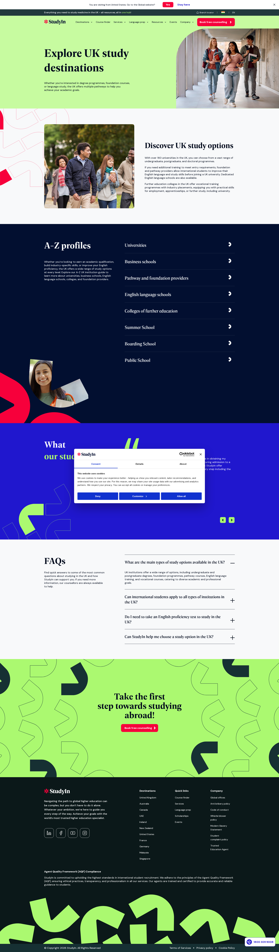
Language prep (137, 22)
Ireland (143, 822)
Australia (144, 803)
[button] (232, 520)
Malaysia (144, 852)
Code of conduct (219, 809)
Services (118, 22)
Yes (168, 4)
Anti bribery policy (220, 803)
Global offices (217, 797)
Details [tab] (139, 464)
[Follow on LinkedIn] (49, 833)
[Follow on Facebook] (61, 833)
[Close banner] (201, 454)
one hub (126, 12)
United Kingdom (148, 797)
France (143, 840)
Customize (137, 496)
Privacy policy (204, 948)
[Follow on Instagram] (85, 833)
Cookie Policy (227, 948)
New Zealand (146, 828)
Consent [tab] (96, 464)
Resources (157, 22)
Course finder (103, 22)
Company (185, 22)
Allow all (181, 496)
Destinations (82, 22)
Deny (97, 496)
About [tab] (183, 464)
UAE (142, 815)
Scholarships (181, 815)
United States (147, 834)
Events (173, 22)
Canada (144, 809)
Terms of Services (180, 948)
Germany (144, 846)
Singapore (145, 858)
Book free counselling (213, 22)
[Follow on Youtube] (73, 833)
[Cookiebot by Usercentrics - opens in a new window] (181, 454)
